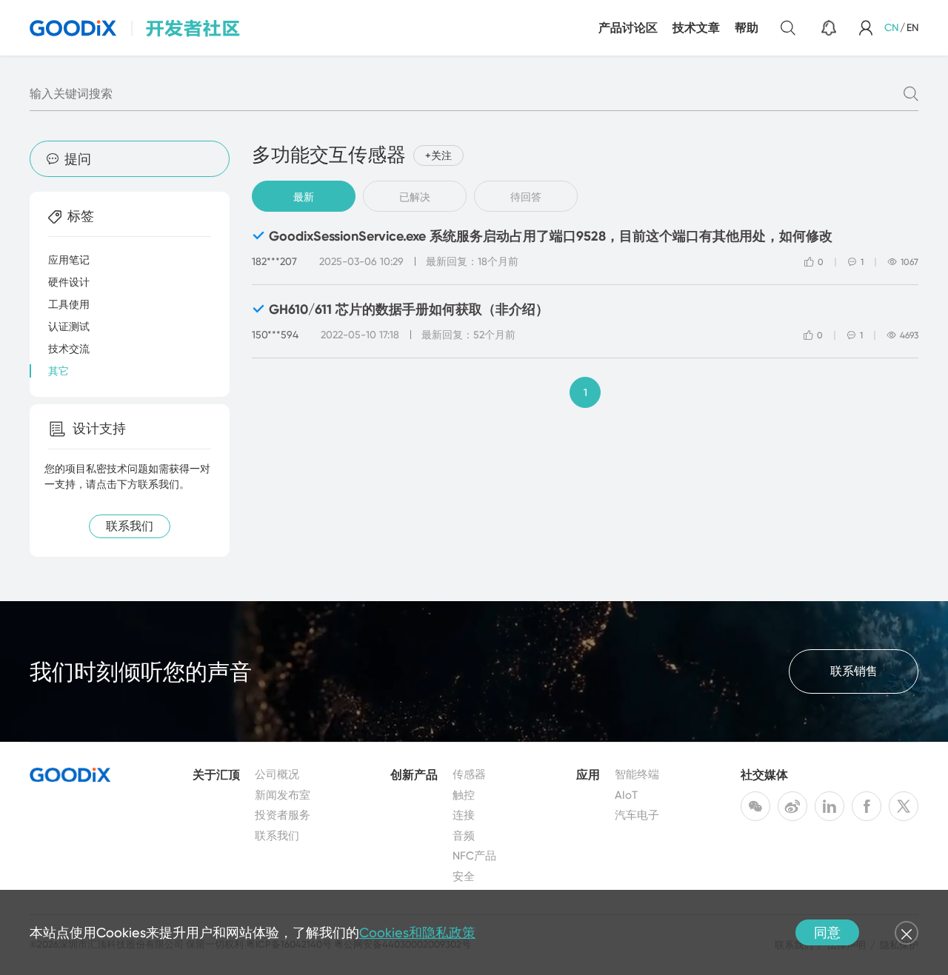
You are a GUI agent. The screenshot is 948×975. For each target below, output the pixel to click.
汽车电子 (637, 815)
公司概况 (277, 774)
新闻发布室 (282, 795)
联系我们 (277, 835)
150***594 (275, 335)
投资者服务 (282, 815)
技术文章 (696, 28)
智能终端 (637, 774)
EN (912, 27)
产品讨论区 (628, 28)
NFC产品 (474, 855)
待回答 (525, 197)
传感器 (469, 774)
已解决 (414, 197)
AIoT (626, 795)
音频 (464, 835)
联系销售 (854, 671)
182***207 (274, 261)
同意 (827, 932)
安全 (464, 876)
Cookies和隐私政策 (417, 932)
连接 (464, 815)
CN (891, 27)
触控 (464, 795)
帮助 (746, 28)
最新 (303, 197)
